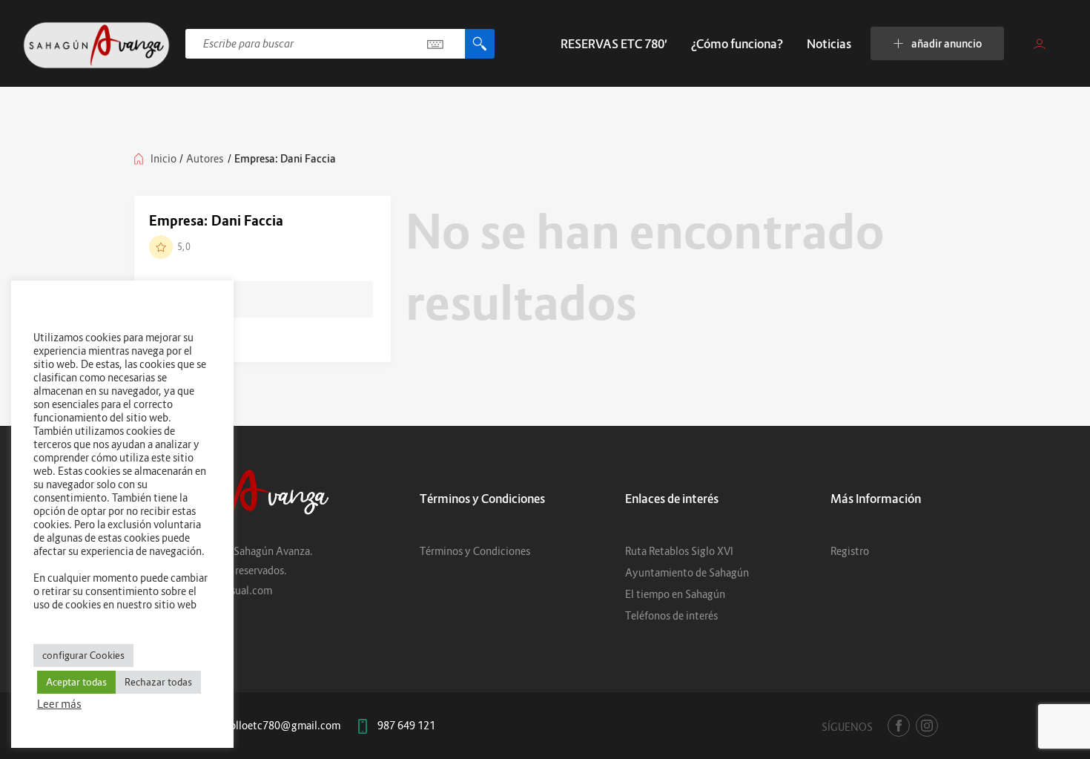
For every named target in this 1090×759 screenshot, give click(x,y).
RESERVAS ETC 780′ (614, 43)
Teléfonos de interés (671, 615)
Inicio (163, 158)
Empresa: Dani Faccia (216, 221)
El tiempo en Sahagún (675, 594)
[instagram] (927, 725)
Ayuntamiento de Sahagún (687, 572)
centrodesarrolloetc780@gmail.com (255, 725)
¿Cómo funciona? (737, 43)
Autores (204, 158)
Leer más (59, 703)
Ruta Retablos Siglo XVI (679, 551)
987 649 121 (406, 725)
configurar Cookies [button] (83, 655)
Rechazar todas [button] (158, 682)
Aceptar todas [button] (76, 682)
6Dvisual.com (240, 590)
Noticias (829, 43)
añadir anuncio (946, 43)
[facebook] (899, 725)
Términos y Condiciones (475, 551)
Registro (849, 551)
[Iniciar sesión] (1039, 44)
